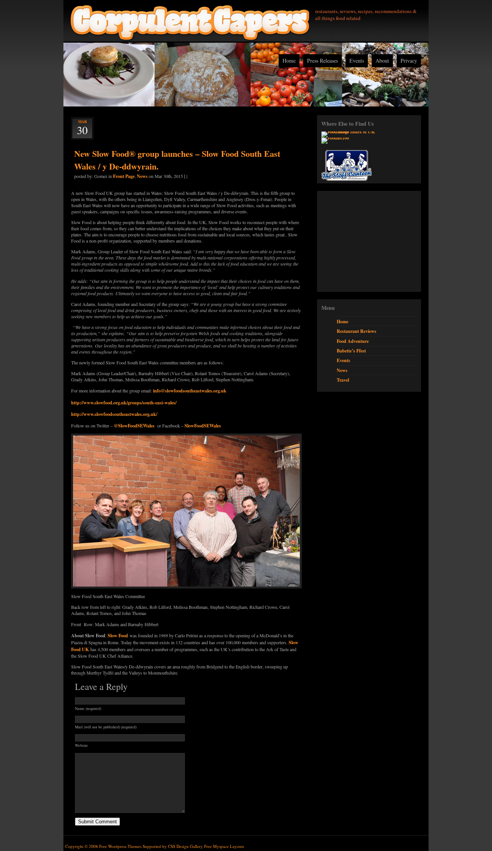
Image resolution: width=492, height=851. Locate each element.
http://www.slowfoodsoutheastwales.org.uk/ (114, 414)
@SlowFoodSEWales (134, 425)
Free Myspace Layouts (224, 846)
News (142, 176)
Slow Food (118, 635)
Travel (343, 379)
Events (356, 60)
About (382, 60)
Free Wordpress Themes (120, 846)
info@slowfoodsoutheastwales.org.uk (189, 390)
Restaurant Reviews (356, 330)
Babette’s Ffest (351, 350)
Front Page (124, 176)
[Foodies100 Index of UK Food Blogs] (353, 131)
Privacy (409, 60)
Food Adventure (353, 340)
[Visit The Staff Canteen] (346, 179)
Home (289, 60)
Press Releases (322, 60)
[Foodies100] (335, 137)
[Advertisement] (379, 241)
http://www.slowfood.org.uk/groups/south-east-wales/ (123, 402)
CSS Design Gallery (185, 846)
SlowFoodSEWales (202, 425)
